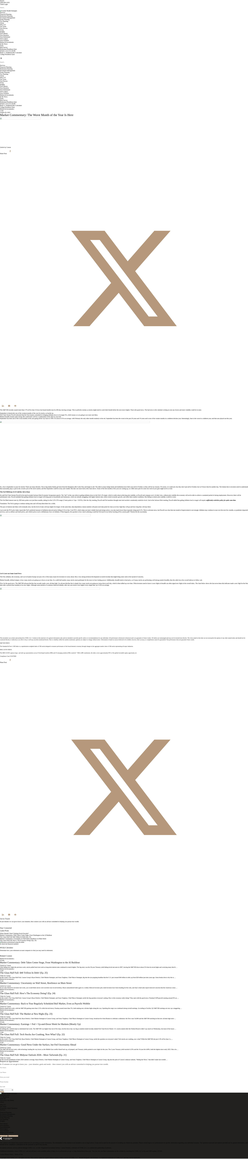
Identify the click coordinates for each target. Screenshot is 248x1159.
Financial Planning (5, 14)
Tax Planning (4, 21)
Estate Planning (4, 19)
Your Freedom (4, 40)
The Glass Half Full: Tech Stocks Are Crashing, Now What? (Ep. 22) (32, 1034)
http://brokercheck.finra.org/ (82, 1151)
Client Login (4, 4)
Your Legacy (4, 39)
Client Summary (13, 1136)
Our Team (3, 26)
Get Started (3, 954)
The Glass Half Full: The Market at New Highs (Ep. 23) (26, 1014)
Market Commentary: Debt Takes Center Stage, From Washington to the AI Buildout (26, 935)
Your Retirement (5, 37)
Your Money (4, 33)
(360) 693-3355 (5, 2)
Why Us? (3, 25)
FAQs (2, 30)
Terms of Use (18, 1154)
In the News (3, 44)
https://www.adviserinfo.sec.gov (62, 1151)
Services (2, 12)
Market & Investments (7, 42)
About (2, 23)
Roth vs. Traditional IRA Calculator (11, 52)
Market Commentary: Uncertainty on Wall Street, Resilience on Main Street (23, 939)
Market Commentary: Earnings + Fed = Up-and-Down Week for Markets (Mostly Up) (40, 1024)
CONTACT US (5, 56)
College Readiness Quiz (7, 54)
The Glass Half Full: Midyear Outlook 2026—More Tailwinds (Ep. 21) (33, 1055)
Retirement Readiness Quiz (8, 49)
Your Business (4, 35)
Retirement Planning (6, 16)
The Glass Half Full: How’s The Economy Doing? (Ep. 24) (18, 940)
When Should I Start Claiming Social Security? (14, 933)
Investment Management (7, 18)
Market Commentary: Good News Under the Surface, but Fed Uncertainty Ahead (38, 1044)
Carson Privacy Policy (7, 1154)
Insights (2, 32)
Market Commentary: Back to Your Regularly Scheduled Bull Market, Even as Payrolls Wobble (45, 1003)
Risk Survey (4, 47)
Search (2, 1)
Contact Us (3, 926)
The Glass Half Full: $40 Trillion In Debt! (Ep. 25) (15, 937)
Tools (1, 46)
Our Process (3, 28)
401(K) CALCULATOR (7, 51)
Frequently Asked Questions (8, 1108)
